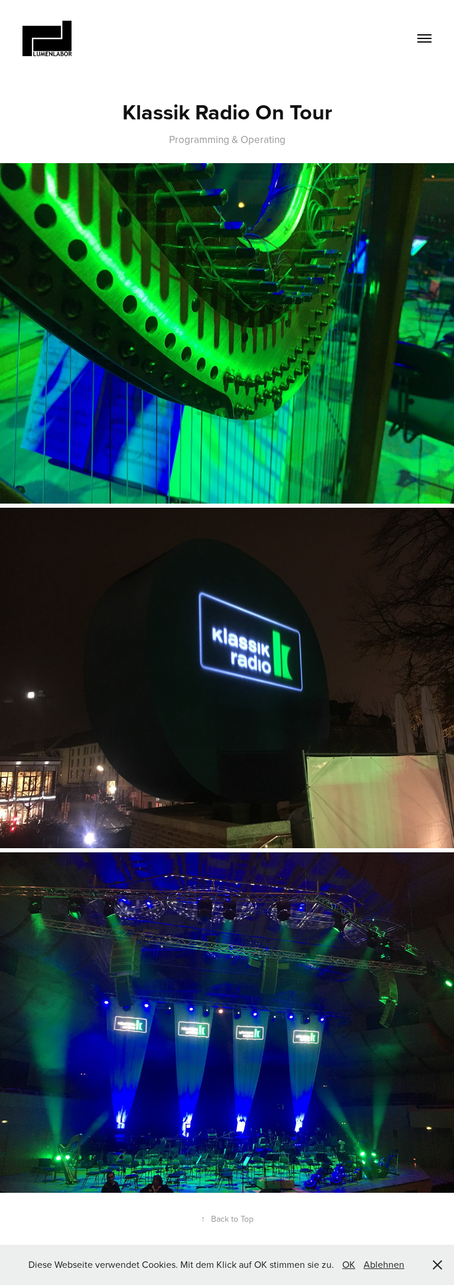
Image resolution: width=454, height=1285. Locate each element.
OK (348, 1264)
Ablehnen (384, 1264)
